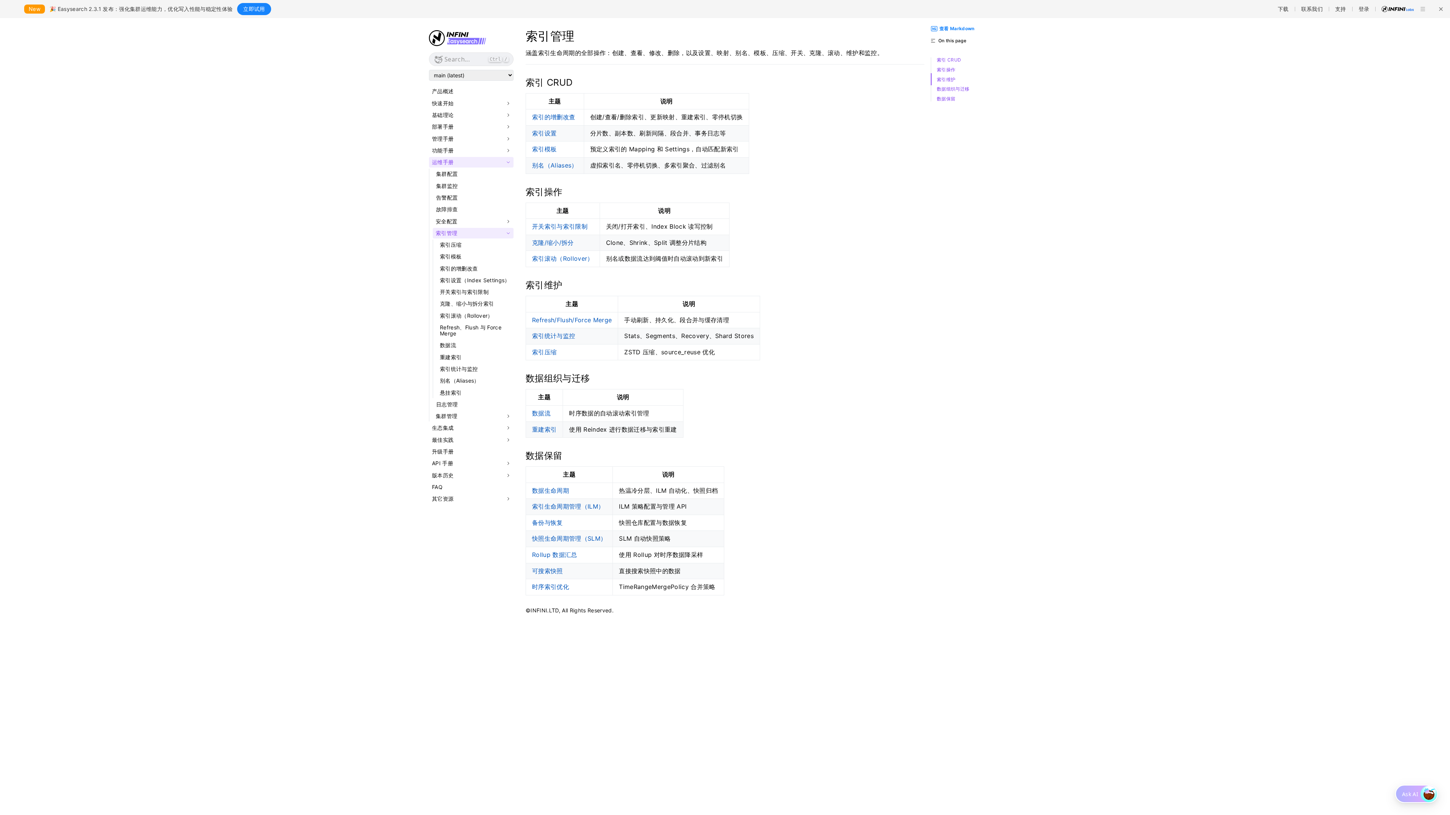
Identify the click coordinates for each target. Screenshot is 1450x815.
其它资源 (443, 499)
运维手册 (443, 162)
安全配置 (446, 221)
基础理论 (443, 115)
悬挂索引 (450, 392)
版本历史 (443, 475)
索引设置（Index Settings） (475, 280)
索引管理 (446, 233)
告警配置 (447, 197)
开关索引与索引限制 (464, 292)
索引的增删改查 (459, 268)
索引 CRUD (949, 60)
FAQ (437, 487)
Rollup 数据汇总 (554, 554)
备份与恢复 (547, 522)
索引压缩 (450, 244)
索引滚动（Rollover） (466, 315)
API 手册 (442, 463)
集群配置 (447, 174)
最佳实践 (443, 440)
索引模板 (450, 256)
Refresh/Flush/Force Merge (572, 320)
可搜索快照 (547, 571)
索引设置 (544, 133)
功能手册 (443, 151)
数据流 (448, 345)
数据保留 (946, 98)
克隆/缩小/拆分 (553, 242)
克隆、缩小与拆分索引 (467, 303)
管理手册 (443, 139)
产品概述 (443, 91)
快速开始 (443, 103)
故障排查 (447, 209)
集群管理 (446, 416)
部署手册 (443, 127)
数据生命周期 (550, 490)
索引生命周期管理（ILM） (568, 506)
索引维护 (946, 79)
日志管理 (447, 404)
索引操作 (946, 69)
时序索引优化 (550, 586)
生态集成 (443, 428)
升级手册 (443, 451)
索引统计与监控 (459, 369)
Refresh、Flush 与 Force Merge (470, 330)
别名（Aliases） (460, 380)
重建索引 (450, 357)
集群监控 (447, 186)
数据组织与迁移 (953, 89)
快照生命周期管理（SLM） (569, 538)
